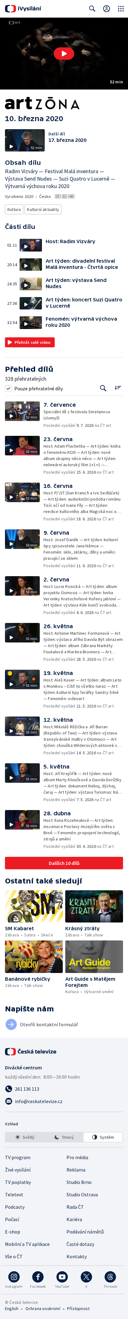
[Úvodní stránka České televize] (31, 1051)
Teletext (14, 1194)
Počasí (12, 1219)
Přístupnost (78, 1308)
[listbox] (64, 1137)
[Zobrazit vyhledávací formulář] (92, 8)
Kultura (14, 209)
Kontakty (76, 1256)
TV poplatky (18, 1182)
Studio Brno (79, 1182)
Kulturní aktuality (43, 209)
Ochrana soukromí (42, 1308)
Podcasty (15, 1207)
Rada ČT (75, 1207)
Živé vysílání (17, 1170)
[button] (64, 54)
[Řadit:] (118, 388)
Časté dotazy (80, 1244)
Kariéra (74, 1219)
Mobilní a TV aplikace (27, 1244)
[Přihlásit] (106, 8)
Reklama (75, 1170)
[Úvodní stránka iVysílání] (23, 8)
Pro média (77, 1157)
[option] (25, 1137)
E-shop (12, 1232)
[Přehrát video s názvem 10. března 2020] (64, 53)
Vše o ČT (14, 1256)
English (11, 1308)
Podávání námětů (85, 1232)
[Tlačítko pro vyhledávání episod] (103, 388)
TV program (17, 1157)
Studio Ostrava (82, 1194)
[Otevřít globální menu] (121, 8)
